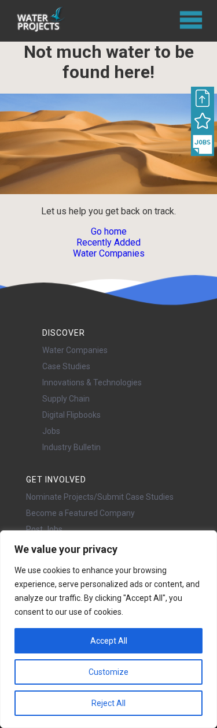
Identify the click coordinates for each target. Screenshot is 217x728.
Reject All (108, 703)
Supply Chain (66, 398)
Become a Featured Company (80, 513)
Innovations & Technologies (92, 382)
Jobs (51, 431)
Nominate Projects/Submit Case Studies (100, 497)
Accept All (108, 640)
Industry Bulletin (71, 447)
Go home (109, 231)
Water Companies (109, 253)
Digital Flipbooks (71, 414)
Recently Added (108, 242)
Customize (108, 672)
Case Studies (66, 366)
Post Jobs (44, 529)
